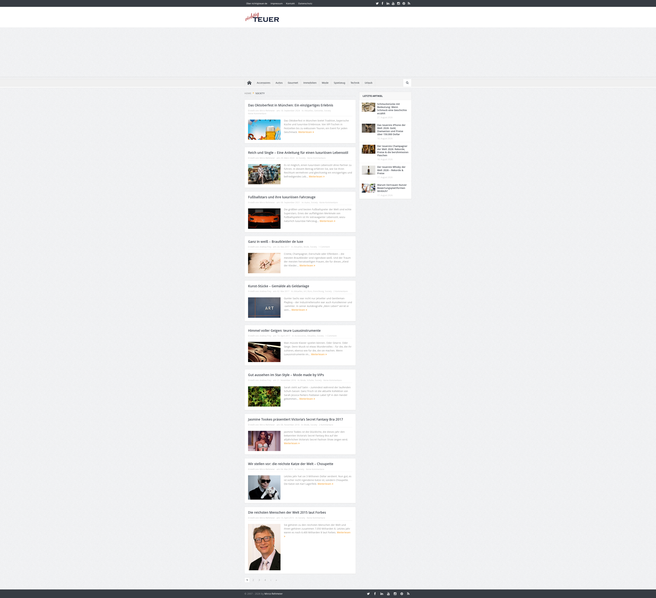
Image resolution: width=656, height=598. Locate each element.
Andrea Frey (265, 246)
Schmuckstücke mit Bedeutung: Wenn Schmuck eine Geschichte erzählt (392, 108)
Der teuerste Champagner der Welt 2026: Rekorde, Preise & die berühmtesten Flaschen (392, 150)
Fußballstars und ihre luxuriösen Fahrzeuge (282, 197)
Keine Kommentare (257, 113)
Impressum (277, 3)
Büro (310, 291)
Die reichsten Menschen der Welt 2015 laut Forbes (287, 512)
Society (327, 110)
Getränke (318, 110)
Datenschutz (305, 3)
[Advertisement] (328, 53)
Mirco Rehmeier (267, 110)
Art (305, 291)
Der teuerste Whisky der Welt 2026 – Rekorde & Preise (391, 170)
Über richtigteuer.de (256, 3)
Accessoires (263, 82)
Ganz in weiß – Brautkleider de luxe (275, 241)
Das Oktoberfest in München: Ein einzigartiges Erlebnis (290, 105)
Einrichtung (318, 291)
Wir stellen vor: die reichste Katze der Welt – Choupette (290, 464)
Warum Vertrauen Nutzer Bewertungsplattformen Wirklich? (392, 188)
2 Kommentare (340, 291)
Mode (325, 82)
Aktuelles (308, 110)
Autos (279, 82)
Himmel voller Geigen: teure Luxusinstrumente (284, 330)
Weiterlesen (305, 132)
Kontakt (290, 3)
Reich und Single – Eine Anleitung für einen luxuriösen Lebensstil (298, 152)
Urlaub (368, 82)
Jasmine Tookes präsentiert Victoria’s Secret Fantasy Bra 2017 (295, 419)
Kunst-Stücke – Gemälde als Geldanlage (278, 286)
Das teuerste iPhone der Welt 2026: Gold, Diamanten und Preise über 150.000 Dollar (391, 129)
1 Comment (324, 246)
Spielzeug (339, 82)
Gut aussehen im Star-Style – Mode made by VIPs (286, 375)
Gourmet (293, 82)
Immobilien (310, 82)
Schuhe (310, 380)
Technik (355, 82)
